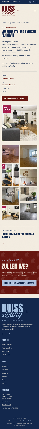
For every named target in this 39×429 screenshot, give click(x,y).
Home (4, 23)
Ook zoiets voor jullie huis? (15, 99)
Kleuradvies (6, 351)
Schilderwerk (6, 355)
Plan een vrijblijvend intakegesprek (19, 283)
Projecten (11, 23)
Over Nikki (5, 370)
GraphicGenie (27, 421)
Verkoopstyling (8, 78)
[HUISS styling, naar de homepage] (10, 10)
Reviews (4, 376)
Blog (3, 380)
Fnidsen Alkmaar (8, 85)
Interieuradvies (7, 345)
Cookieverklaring (19, 426)
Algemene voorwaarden (24, 424)
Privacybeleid (11, 424)
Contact (5, 383)
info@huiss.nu (16, 2)
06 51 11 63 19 (5, 2)
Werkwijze (5, 366)
